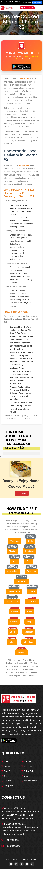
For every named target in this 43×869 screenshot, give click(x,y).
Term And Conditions (31, 781)
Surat (29, 612)
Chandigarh (29, 642)
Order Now (21, 493)
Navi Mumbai (12, 602)
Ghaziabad (21, 581)
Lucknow (21, 652)
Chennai (13, 622)
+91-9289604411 (26, 2)
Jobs (5, 776)
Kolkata (14, 612)
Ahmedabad (12, 571)
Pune (29, 561)
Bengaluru (31, 571)
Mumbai (12, 551)
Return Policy (8, 771)
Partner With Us (28, 7)
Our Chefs (7, 781)
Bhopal (30, 622)
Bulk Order (27, 761)
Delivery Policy (29, 771)
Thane (32, 591)
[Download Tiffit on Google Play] (21, 66)
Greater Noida (14, 591)
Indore (11, 642)
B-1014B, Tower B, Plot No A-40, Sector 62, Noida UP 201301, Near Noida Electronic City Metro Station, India (20, 815)
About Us (6, 766)
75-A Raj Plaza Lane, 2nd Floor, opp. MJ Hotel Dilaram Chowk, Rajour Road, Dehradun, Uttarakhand (20, 830)
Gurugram (14, 541)
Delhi (30, 541)
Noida (14, 561)
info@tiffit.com (13, 846)
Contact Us (28, 766)
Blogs (26, 776)
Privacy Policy (8, 786)
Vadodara (29, 632)
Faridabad (24, 36)
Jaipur (12, 632)
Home (17, 36)
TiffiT (20, 859)
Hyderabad (32, 602)
